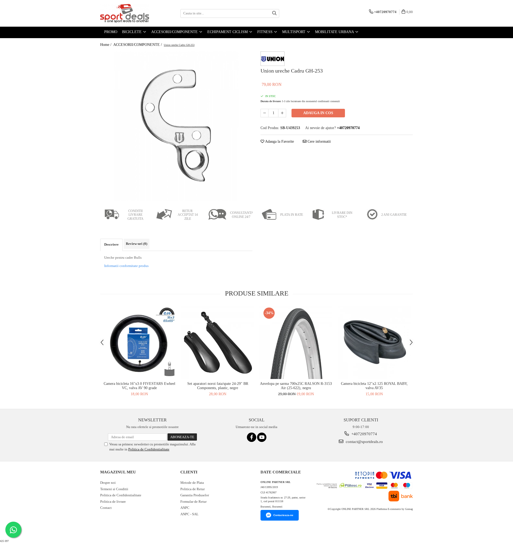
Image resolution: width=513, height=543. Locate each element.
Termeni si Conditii (114, 489)
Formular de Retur (193, 502)
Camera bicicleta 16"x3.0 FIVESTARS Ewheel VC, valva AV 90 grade (139, 386)
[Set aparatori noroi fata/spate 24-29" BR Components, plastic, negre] (217, 342)
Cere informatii (318, 141)
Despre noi (108, 483)
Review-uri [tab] (136, 244)
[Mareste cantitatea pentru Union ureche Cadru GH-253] (282, 113)
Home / (106, 45)
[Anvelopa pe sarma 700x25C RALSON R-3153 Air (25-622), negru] (295, 342)
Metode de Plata (192, 483)
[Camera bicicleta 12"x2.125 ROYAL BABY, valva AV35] (374, 342)
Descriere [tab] (111, 244)
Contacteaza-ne (283, 515)
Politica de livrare (113, 502)
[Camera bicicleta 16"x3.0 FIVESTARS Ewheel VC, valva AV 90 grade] (139, 342)
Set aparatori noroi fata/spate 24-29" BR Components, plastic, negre (217, 386)
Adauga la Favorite (279, 141)
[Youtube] (261, 437)
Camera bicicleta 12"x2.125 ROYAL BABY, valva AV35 (374, 386)
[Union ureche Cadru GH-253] (176, 126)
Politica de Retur (192, 489)
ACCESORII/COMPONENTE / (138, 45)
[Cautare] (274, 13)
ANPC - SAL (189, 514)
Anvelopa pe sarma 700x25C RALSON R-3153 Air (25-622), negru (296, 386)
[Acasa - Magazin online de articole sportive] (127, 13)
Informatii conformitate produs (126, 266)
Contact (106, 508)
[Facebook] (251, 437)
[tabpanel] (176, 126)
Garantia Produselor (194, 495)
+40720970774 (363, 434)
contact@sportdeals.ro (364, 442)
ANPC (184, 508)
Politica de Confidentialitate (148, 449)
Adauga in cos (318, 113)
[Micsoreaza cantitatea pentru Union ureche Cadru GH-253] (265, 113)
